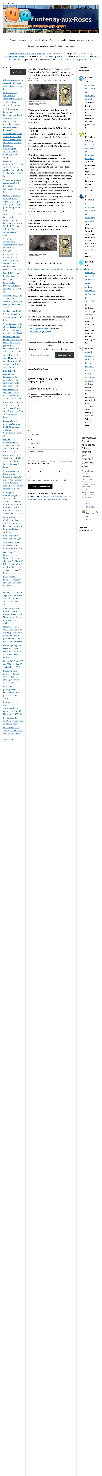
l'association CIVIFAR (14, 56)
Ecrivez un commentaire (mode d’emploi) (45, 46)
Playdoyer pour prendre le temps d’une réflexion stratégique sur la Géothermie (11, 676)
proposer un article (84, 59)
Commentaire (33, 402)
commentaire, (69, 59)
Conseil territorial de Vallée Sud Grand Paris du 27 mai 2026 (12, 545)
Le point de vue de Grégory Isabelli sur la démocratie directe (13, 730)
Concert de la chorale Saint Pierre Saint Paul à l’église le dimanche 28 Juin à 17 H (13, 185)
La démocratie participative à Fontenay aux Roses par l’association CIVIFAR (12, 692)
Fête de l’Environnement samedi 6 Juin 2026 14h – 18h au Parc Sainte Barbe (11, 445)
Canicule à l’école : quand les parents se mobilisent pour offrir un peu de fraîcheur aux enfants (13, 361)
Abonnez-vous (64, 354)
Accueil (13, 40)
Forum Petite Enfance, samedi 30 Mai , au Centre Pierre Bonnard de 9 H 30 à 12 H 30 (13, 582)
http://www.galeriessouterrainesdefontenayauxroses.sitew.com (56, 269)
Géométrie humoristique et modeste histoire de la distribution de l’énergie (13, 244)
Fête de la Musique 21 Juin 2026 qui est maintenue (13, 276)
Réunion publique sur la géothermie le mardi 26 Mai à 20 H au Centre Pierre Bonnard (12, 651)
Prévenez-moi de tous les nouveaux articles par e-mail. (47, 480)
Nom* (30, 431)
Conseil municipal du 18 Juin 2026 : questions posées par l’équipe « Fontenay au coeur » (12, 301)
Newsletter (69, 46)
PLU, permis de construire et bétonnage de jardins (12, 95)
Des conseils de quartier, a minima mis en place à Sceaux (13, 720)
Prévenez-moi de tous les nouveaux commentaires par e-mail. (49, 472)
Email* (30, 439)
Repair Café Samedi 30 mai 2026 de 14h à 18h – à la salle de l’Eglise (13, 664)
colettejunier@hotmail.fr (41, 328)
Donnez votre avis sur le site (81, 40)
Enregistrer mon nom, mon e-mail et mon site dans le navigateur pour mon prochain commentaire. (50, 462)
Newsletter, (47, 59)
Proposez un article (58, 40)
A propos (22, 40)
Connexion (8, 739)
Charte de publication (38, 40)
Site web (31, 448)
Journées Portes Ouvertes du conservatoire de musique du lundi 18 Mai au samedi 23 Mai (12, 708)
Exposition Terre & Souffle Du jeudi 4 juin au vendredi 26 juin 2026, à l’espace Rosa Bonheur (13, 461)
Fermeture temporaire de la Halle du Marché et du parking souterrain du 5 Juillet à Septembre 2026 (90, 287)
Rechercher (8, 67)
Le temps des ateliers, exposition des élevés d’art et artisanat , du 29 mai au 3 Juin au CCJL (13, 598)
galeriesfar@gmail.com (40, 331)
